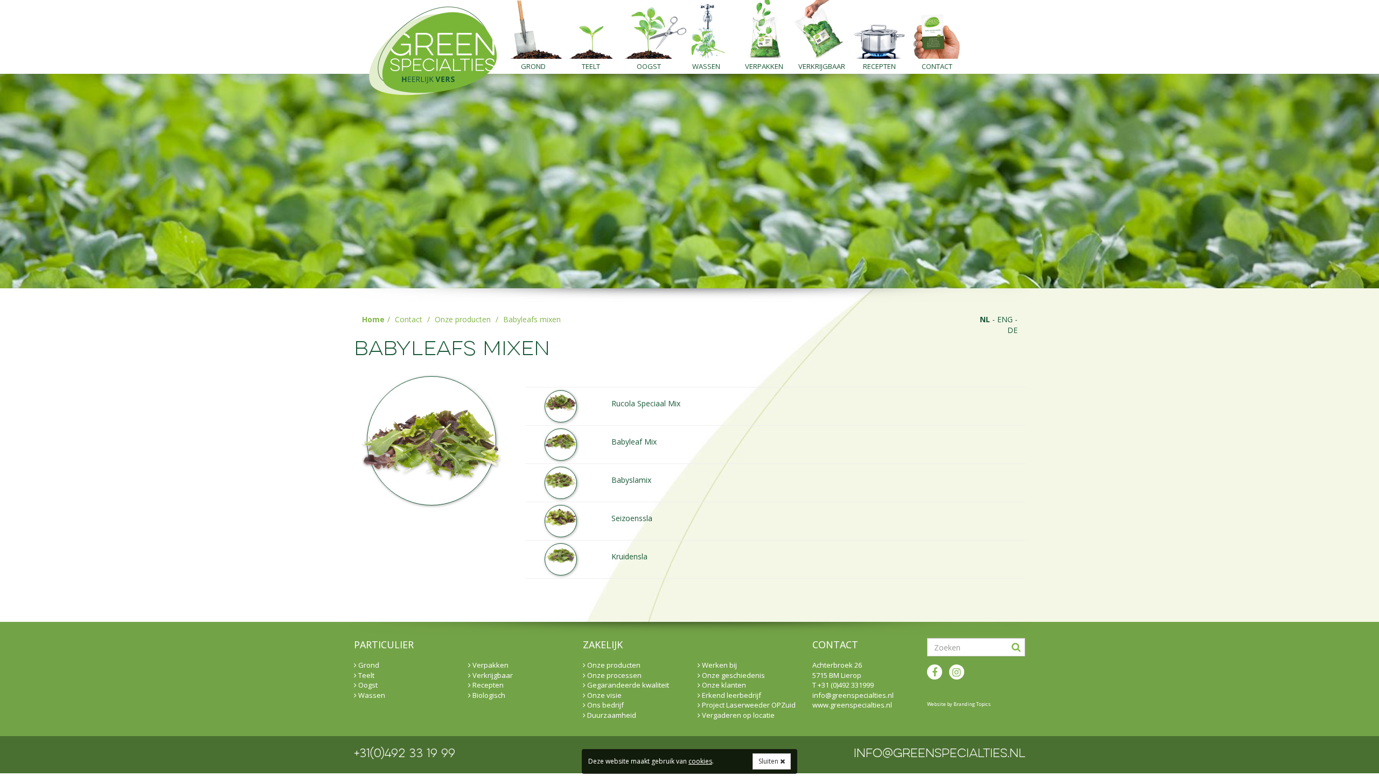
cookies (700, 761)
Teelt (591, 66)
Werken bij (718, 665)
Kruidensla (629, 556)
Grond (533, 66)
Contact (937, 66)
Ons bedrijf (605, 705)
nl (985, 319)
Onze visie (604, 695)
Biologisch (488, 695)
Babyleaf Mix (634, 441)
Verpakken (764, 66)
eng (1005, 319)
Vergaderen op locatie (737, 715)
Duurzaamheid (611, 715)
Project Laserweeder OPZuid (748, 705)
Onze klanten (723, 685)
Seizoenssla (631, 518)
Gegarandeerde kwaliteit (627, 685)
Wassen (706, 66)
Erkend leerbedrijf (730, 695)
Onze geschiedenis (732, 675)
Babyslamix (631, 480)
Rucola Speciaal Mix (645, 403)
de (1012, 330)
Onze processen (614, 675)
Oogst (649, 66)
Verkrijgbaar (821, 66)
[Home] (428, 48)
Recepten (879, 66)
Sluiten (769, 761)
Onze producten (463, 319)
